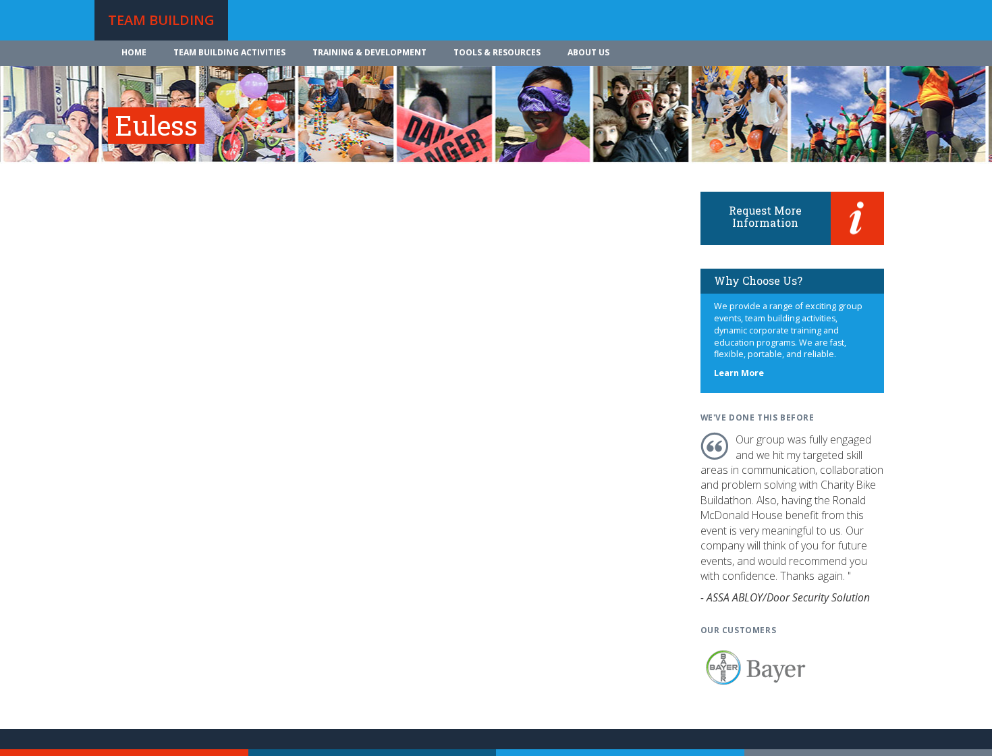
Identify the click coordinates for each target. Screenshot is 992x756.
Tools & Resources (497, 52)
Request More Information (765, 216)
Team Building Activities (229, 52)
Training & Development (369, 52)
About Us (588, 52)
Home (133, 52)
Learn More (739, 373)
